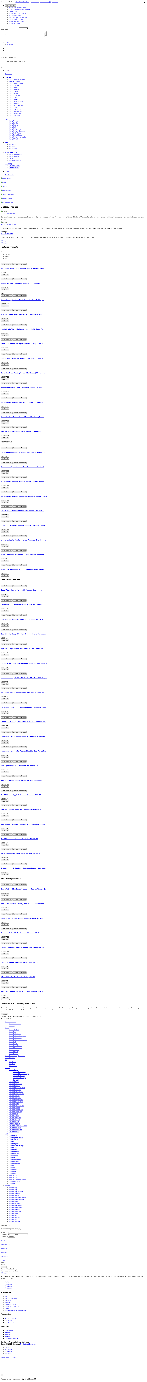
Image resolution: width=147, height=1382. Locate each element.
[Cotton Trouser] (7, 202)
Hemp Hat (12, 127)
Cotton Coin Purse (15, 1084)
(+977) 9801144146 (22, 2)
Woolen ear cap (14, 1194)
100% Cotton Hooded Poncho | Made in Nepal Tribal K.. (23, 569)
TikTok (7, 1282)
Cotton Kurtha (14, 103)
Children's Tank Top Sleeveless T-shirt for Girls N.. (21, 605)
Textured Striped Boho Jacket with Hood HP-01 (20, 933)
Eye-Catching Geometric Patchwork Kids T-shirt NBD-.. (23, 649)
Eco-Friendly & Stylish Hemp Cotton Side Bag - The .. (22, 619)
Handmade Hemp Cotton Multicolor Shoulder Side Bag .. (24, 678)
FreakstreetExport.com (28, 1344)
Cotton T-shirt (14, 91)
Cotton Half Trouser (16, 101)
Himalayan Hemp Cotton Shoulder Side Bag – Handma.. (23, 736)
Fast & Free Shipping (8, 213)
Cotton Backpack (19, 1072)
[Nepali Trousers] (7, 198)
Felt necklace (14, 1162)
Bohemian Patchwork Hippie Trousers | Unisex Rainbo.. (23, 481)
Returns (8, 1332)
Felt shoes (12, 1174)
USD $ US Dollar (14, 24)
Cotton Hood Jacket (16, 83)
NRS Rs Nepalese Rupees (18, 18)
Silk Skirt (12, 146)
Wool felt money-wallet (17, 1180)
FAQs (7, 1308)
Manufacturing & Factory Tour (15, 1310)
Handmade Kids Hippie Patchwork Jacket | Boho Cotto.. (23, 722)
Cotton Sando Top (15, 107)
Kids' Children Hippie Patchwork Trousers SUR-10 (21, 795)
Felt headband (14, 1154)
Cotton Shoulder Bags (21, 1074)
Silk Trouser (13, 148)
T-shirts (11, 158)
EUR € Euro (13, 12)
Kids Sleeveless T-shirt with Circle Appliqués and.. (21, 780)
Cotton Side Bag (19, 1076)
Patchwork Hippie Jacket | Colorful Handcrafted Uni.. (22, 467)
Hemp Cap (12, 1032)
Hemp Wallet (13, 139)
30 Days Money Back (8, 224)
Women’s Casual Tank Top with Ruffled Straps (19, 962)
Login (7, 43)
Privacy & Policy (10, 1304)
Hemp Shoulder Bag (16, 1048)
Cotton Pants (14, 1104)
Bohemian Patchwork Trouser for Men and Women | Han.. (24, 496)
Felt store (8, 1320)
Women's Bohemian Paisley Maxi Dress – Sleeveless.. (23, 904)
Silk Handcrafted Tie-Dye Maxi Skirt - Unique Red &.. (22, 344)
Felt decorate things (16, 1146)
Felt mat (12, 1158)
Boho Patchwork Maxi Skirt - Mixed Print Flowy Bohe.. (22, 417)
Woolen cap (13, 1190)
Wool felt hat (13, 1178)
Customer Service (11, 1338)
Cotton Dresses (14, 99)
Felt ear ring (13, 1148)
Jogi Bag (16, 1080)
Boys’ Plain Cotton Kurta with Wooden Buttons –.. (21, 590)
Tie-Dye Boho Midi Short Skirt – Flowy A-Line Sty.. (21, 431)
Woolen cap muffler (16, 1192)
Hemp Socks (13, 125)
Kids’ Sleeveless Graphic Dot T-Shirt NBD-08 (19, 839)
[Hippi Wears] (6, 190)
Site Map (8, 1336)
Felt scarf (12, 1172)
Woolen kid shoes (15, 1204)
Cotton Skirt (13, 97)
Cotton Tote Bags (19, 1078)
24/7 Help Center (7, 234)
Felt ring (12, 1168)
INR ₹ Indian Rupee (15, 16)
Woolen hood (13, 1202)
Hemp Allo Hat (14, 1030)
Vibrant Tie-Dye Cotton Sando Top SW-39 (18, 977)
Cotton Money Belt (16, 111)
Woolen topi (13, 1220)
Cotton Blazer (14, 89)
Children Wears (14, 166)
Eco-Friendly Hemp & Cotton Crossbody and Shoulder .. (23, 634)
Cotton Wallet (14, 1122)
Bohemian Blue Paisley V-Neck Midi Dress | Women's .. (23, 373)
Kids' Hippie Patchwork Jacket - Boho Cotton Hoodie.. (23, 824)
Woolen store (9, 1322)
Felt (6, 1134)
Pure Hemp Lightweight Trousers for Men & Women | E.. (23, 452)
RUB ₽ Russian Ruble (16, 22)
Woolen (7, 1186)
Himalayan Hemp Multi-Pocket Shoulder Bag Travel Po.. (23, 751)
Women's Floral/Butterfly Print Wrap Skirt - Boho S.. (22, 358)
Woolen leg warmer (15, 1206)
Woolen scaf (13, 1214)
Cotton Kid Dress (15, 1128)
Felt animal (13, 1136)
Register (10, 45)
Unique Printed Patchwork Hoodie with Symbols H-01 (22, 948)
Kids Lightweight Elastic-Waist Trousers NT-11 (19, 766)
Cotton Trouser (14, 95)
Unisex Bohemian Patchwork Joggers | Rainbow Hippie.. (23, 525)
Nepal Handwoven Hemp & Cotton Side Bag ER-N (20, 853)
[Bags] (3, 182)
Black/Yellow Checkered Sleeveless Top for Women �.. (23, 889)
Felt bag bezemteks (16, 1138)
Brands (7, 1296)
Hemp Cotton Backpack (17, 131)
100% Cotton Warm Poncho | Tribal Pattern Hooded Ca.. (23, 555)
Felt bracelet (13, 1140)
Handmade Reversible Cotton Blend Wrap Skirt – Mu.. (22, 268)
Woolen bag (13, 1188)
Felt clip (11, 1142)
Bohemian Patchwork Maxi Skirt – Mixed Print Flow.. (22, 402)
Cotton (7, 1068)
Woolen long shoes (15, 1208)
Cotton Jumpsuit (15, 115)
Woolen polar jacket (16, 1212)
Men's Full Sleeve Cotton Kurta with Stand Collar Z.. (22, 991)
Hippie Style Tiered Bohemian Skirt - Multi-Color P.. (22, 329)
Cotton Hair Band (15, 113)
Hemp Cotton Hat (15, 129)
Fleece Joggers (14, 81)
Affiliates (8, 1300)
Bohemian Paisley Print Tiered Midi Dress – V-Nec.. (21, 388)
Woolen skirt (13, 1216)
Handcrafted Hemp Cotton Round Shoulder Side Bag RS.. (24, 663)
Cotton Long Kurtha (16, 105)
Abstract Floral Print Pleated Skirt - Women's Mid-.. (22, 314)
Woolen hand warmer (16, 1200)
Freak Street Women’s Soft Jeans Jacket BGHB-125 (22, 918)
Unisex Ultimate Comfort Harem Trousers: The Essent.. (23, 540)
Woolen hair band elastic (17, 1198)
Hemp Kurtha (13, 123)
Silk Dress (12, 144)
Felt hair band (14, 1152)
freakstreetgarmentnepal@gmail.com (44, 2)
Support (8, 1334)
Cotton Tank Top (15, 109)
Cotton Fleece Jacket (17, 79)
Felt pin (11, 1166)
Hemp (7, 1028)
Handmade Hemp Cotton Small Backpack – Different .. (23, 692)
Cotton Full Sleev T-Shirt (18, 1126)
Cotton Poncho (14, 87)
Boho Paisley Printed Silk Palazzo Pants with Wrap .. (22, 300)
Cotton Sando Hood (16, 1110)
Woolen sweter (14, 1218)
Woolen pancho (14, 1210)
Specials (8, 1302)
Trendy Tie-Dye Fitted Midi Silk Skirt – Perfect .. (20, 283)
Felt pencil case (14, 1182)
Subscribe (4, 1014)
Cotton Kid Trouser (15, 154)
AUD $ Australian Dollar (17, 8)
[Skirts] (4, 186)
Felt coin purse (14, 1144)
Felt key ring (13, 1156)
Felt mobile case (15, 1160)
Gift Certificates (11, 1298)
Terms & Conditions (12, 1306)
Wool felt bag (13, 1176)
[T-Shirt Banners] (7, 194)
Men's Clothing (14, 168)
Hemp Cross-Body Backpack (15, 1056)
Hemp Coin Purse (15, 133)
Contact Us (9, 1330)
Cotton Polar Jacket (16, 1106)
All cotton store (10, 1318)
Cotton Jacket (14, 85)
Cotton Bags (13, 93)
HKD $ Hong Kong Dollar (17, 14)
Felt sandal (13, 1170)
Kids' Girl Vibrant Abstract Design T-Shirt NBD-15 (21, 809)
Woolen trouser (14, 1222)
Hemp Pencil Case (15, 135)
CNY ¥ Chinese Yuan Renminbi (19, 10)
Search (4, 1267)
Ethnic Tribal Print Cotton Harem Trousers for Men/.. (22, 511)
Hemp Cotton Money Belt (18, 137)
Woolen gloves (14, 1196)
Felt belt (12, 1184)
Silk (6, 1060)
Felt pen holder (14, 1164)
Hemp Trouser (14, 121)
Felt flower (12, 1150)
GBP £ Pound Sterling (16, 20)
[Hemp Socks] (6, 178)
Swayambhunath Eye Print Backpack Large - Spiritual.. (23, 868)
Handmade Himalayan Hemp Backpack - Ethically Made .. (24, 707)
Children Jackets (15, 160)
